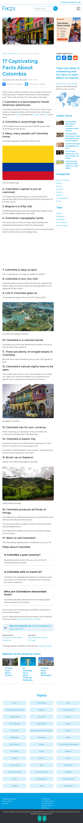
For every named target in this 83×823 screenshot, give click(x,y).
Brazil (17, 115)
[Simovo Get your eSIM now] (68, 41)
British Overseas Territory (14, 710)
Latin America (61, 222)
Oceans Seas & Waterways (68, 744)
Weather (15, 786)
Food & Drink (41, 724)
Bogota (59, 213)
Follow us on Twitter (37, 84)
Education (41, 717)
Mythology (41, 737)
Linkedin (70, 58)
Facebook (64, 58)
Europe (68, 717)
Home (4, 54)
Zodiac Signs (68, 786)
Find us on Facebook (14, 84)
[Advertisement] (28, 250)
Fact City (8, 8)
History (59, 183)
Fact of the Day (62, 180)
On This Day (14, 751)
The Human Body (14, 772)
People (41, 751)
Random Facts (47, 806)
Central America (68, 710)
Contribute (64, 2)
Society (59, 195)
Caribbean (60, 216)
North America (14, 744)
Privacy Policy (7, 801)
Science (59, 192)
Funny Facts (46, 799)
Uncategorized (62, 198)
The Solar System (41, 772)
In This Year (15, 730)
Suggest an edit (75, 2)
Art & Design (41, 703)
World (58, 201)
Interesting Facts (48, 801)
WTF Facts (45, 808)
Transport (68, 772)
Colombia (60, 220)
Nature (59, 186)
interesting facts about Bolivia (28, 619)
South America (13, 54)
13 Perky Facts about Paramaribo (46, 671)
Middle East (15, 737)
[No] (80, 816)
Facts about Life (47, 803)
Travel (15, 779)
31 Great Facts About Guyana (8, 671)
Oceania (41, 744)
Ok (39, 818)
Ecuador (36, 115)
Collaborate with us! (9, 799)
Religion (15, 758)
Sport (41, 765)
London (68, 730)
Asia (68, 703)
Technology (68, 765)
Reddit (75, 58)
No (44, 818)
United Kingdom (68, 779)
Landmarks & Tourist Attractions (41, 730)
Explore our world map (65, 84)
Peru (46, 115)
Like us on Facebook (37, 626)
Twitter (58, 58)
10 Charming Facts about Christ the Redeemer (28, 674)
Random (59, 189)
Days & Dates (14, 717)
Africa (15, 703)
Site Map (5, 803)
